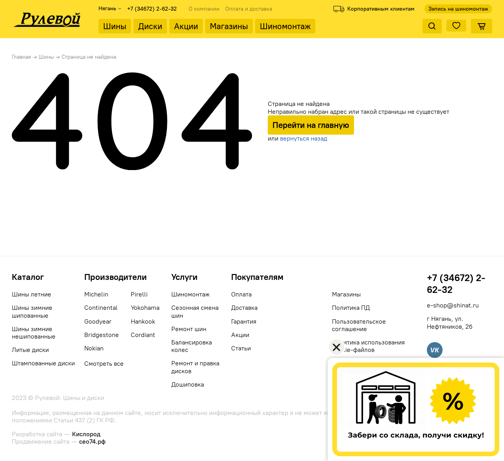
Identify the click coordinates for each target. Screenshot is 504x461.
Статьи (241, 348)
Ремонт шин (188, 329)
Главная (21, 57)
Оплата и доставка (248, 9)
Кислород (86, 434)
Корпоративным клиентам (381, 9)
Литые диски (30, 350)
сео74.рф (92, 441)
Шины (114, 26)
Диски (150, 26)
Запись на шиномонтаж (458, 9)
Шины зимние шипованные (32, 311)
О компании (204, 9)
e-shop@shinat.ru (453, 305)
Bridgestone (101, 335)
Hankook (143, 321)
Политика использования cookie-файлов (368, 346)
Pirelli (139, 294)
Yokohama (145, 307)
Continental (101, 307)
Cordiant (143, 335)
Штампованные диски (43, 363)
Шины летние (31, 294)
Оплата (241, 294)
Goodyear (97, 321)
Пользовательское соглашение (359, 325)
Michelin (96, 294)
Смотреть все (104, 363)
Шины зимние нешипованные (34, 332)
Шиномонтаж (285, 26)
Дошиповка (187, 384)
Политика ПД (351, 307)
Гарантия (243, 321)
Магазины (229, 26)
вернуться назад (303, 138)
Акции (186, 26)
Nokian (94, 348)
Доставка (244, 307)
